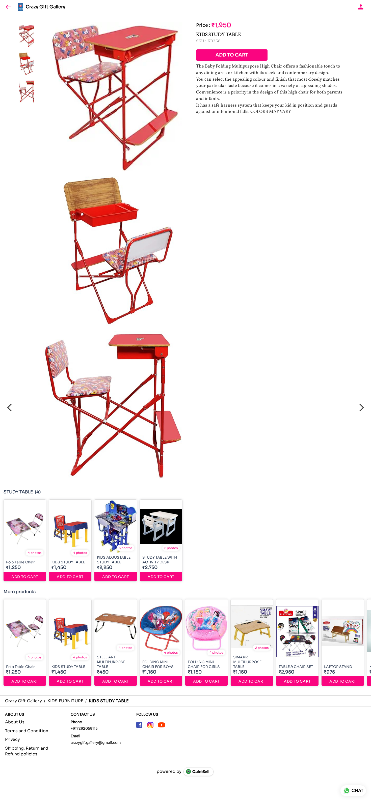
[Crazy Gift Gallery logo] (20, 7)
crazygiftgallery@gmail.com (96, 742)
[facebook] (139, 725)
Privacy (12, 739)
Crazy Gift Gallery (45, 7)
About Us (14, 722)
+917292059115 (84, 728)
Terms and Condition (26, 730)
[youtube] (161, 725)
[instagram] (150, 725)
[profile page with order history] (361, 7)
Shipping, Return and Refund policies (26, 751)
